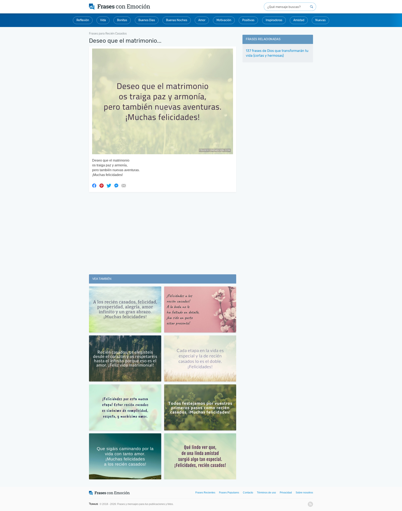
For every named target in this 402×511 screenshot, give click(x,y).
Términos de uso (266, 492)
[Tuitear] (109, 185)
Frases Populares (229, 492)
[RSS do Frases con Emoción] (310, 504)
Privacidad (286, 492)
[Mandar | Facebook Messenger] (116, 185)
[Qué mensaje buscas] (311, 7)
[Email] (123, 185)
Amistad (298, 20)
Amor (201, 20)
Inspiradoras (274, 20)
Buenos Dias (146, 20)
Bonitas (122, 20)
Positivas (248, 20)
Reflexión (82, 20)
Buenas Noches (176, 20)
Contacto (248, 492)
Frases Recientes (205, 492)
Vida (103, 20)
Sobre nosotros (304, 492)
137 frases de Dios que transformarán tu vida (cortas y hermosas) (277, 53)
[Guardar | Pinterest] (101, 185)
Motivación (223, 20)
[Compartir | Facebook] (94, 185)
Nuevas (320, 20)
